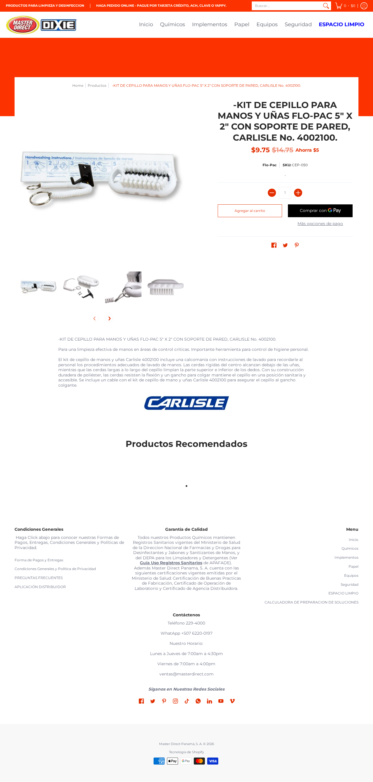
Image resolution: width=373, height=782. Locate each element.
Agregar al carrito (250, 210)
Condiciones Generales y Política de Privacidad (55, 569)
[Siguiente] (109, 318)
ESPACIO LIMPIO (343, 593)
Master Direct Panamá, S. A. (180, 744)
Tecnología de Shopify (186, 752)
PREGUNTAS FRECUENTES (39, 578)
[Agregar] (298, 193)
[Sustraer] (272, 193)
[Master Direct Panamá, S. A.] (42, 25)
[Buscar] (326, 5)
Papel (353, 566)
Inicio (353, 539)
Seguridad (349, 584)
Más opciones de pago (320, 223)
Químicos (350, 548)
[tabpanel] (186, 377)
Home (77, 85)
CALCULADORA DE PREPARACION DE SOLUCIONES (311, 602)
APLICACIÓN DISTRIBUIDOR (40, 587)
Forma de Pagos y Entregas (39, 560)
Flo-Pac (270, 165)
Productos (97, 85)
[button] (345, 6)
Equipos (351, 575)
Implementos (346, 557)
